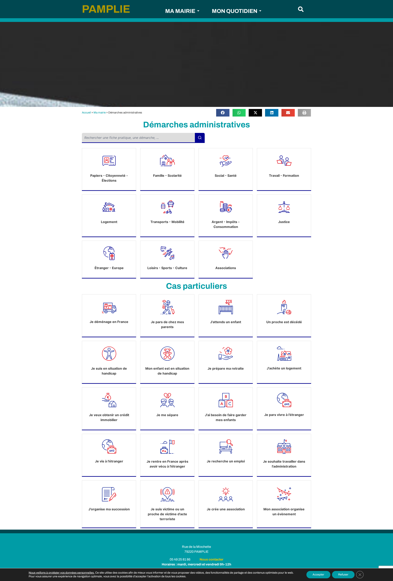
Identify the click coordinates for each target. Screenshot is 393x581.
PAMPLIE (106, 9)
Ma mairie (100, 112)
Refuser (343, 574)
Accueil (86, 112)
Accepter (318, 574)
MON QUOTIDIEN (234, 11)
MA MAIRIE (180, 11)
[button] (301, 9)
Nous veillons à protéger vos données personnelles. (62, 572)
